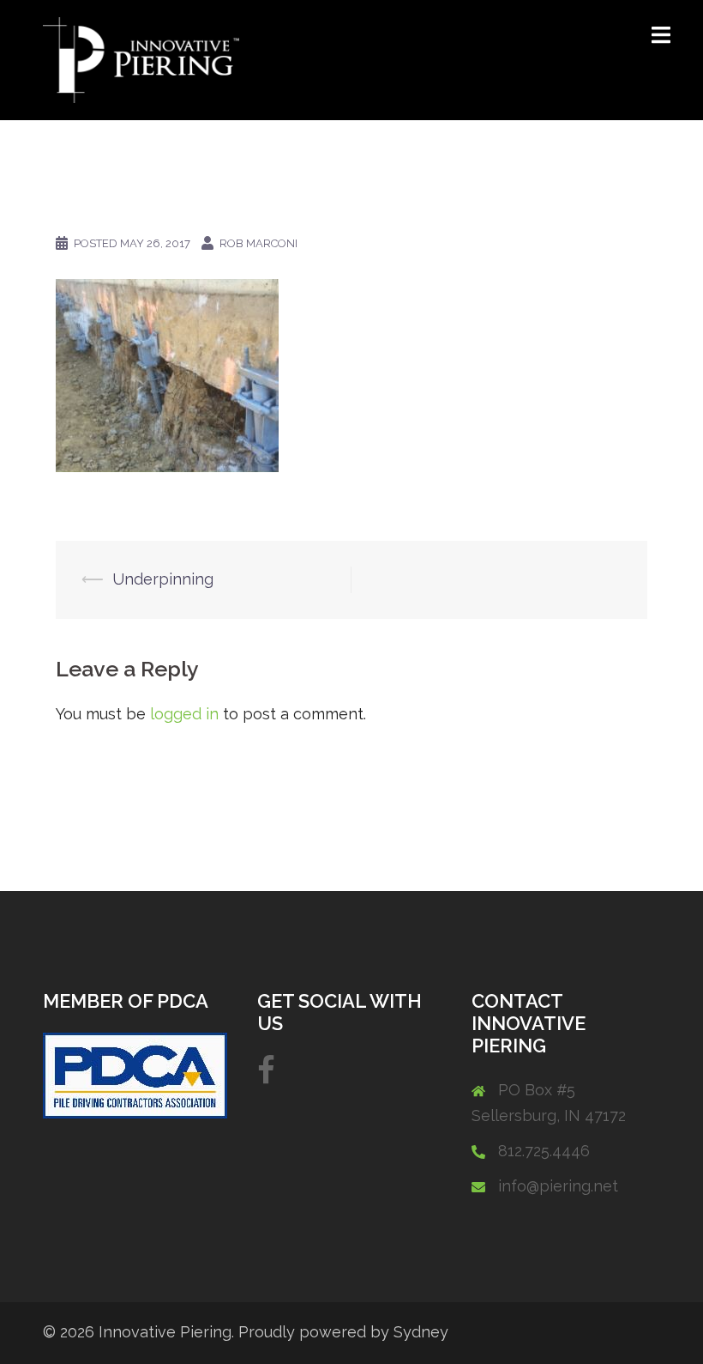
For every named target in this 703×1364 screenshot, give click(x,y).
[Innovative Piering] (141, 59)
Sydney (421, 1332)
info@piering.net (558, 1186)
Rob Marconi (258, 243)
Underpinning (162, 579)
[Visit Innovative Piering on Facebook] (266, 1076)
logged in (184, 714)
